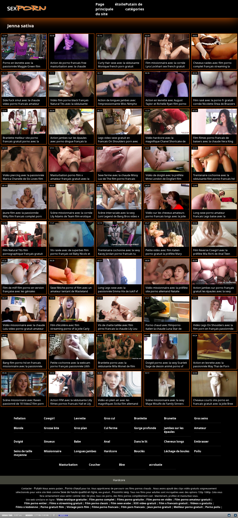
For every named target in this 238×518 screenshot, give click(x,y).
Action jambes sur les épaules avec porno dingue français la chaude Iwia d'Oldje (68, 141)
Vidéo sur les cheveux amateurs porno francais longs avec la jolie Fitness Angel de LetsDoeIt (166, 216)
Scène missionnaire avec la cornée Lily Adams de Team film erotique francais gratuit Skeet (71, 216)
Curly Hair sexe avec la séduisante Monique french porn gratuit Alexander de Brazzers (118, 66)
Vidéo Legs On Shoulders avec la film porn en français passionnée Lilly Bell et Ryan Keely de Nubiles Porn (213, 330)
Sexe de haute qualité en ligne (79, 492)
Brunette (170, 418)
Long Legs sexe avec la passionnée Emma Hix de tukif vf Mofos (118, 291)
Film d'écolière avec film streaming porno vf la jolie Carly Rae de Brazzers (69, 328)
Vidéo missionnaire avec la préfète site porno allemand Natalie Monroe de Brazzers (167, 291)
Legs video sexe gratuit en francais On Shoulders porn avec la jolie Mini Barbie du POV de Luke (118, 143)
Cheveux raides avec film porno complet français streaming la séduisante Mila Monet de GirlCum (212, 68)
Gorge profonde (145, 428)
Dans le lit (140, 441)
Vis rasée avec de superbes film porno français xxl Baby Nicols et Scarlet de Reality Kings (70, 253)
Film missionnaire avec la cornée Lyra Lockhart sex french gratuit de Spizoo (165, 66)
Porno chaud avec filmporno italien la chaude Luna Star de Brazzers (163, 328)
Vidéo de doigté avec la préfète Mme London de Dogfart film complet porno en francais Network (164, 180)
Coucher (94, 465)
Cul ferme (110, 428)
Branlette (140, 418)
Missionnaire (52, 451)
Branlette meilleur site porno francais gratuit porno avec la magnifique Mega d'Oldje (21, 141)
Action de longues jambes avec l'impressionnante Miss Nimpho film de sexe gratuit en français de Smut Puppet (119, 105)
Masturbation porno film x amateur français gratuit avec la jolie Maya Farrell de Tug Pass (69, 178)
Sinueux (49, 441)
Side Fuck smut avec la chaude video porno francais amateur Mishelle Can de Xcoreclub (21, 103)
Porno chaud (73, 488)
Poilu (197, 451)
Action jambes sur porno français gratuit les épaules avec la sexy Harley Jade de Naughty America (213, 291)
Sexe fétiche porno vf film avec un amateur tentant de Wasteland (71, 289)
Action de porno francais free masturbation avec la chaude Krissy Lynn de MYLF (68, 66)
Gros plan (80, 428)
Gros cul (109, 418)
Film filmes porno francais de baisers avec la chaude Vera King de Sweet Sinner (213, 141)
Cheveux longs (174, 441)
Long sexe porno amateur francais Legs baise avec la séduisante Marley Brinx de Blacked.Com (209, 218)
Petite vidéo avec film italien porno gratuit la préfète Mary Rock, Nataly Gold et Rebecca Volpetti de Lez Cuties (164, 255)
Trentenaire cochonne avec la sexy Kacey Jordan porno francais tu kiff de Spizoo (119, 253)
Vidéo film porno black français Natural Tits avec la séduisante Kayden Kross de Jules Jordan (69, 103)
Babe (77, 441)
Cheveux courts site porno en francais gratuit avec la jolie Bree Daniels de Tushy (213, 403)
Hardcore (110, 451)
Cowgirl (49, 418)
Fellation (20, 418)
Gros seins (201, 418)
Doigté (18, 441)
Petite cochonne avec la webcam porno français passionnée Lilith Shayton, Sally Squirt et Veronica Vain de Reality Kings (70, 368)
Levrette (80, 418)
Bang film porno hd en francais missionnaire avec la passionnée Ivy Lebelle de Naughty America (22, 366)
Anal (107, 441)
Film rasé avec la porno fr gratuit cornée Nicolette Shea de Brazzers (214, 102)
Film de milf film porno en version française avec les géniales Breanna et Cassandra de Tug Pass (23, 293)
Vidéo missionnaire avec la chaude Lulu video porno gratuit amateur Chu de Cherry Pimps (24, 328)
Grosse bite (51, 428)
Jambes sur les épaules (173, 430)
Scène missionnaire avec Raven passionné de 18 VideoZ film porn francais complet (23, 403)
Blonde (18, 428)
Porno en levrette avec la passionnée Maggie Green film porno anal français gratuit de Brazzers (21, 68)
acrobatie (155, 465)
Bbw (122, 465)
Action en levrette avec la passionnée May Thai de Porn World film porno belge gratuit (212, 366)
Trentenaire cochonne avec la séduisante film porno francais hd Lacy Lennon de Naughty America (214, 178)
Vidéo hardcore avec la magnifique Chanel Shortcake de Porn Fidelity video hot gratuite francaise (166, 143)
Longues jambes (85, 451)
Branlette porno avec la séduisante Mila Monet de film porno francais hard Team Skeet (117, 366)
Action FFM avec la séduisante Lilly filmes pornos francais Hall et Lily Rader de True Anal (71, 403)
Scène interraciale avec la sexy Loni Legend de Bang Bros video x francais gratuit (118, 216)
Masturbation (68, 465)
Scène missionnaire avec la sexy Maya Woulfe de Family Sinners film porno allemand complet (165, 403)
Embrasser (201, 441)
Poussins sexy (120, 492)
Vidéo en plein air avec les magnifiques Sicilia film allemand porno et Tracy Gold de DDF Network (118, 405)
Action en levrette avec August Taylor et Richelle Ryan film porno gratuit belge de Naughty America (166, 103)
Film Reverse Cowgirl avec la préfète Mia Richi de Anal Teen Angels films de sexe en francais (212, 253)
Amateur (200, 428)
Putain (38, 488)
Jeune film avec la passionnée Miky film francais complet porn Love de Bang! (22, 216)
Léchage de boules (176, 451)
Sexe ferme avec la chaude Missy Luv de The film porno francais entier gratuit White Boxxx (118, 178)
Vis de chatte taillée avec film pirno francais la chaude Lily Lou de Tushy (117, 328)
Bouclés (139, 451)
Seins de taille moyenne (23, 453)
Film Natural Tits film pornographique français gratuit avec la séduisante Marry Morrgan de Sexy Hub (24, 255)
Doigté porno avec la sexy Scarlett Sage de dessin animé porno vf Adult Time (166, 366)
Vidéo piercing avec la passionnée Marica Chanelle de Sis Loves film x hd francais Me (23, 178)
